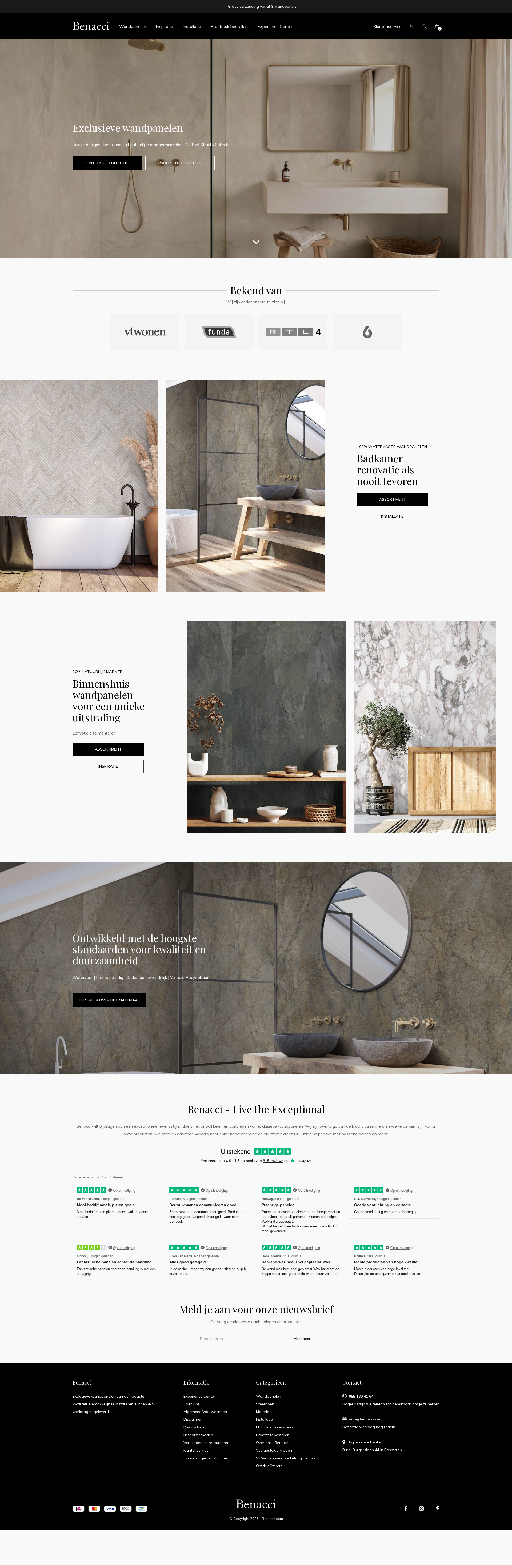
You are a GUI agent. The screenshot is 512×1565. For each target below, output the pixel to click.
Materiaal (264, 1411)
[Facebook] (406, 1508)
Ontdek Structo (269, 1465)
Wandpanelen (132, 26)
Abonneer (302, 1338)
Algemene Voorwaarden (205, 1411)
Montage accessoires (274, 1427)
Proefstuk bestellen (229, 26)
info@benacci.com (365, 1419)
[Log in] (412, 26)
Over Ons (191, 1404)
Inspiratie (164, 26)
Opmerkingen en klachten (205, 1458)
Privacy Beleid (195, 1427)
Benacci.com (272, 1518)
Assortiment (392, 499)
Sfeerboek (265, 1404)
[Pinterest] (437, 1508)
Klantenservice (387, 26)
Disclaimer (192, 1419)
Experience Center (275, 26)
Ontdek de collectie (107, 162)
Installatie (192, 26)
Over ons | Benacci (272, 1442)
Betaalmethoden (198, 1434)
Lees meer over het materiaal (109, 1000)
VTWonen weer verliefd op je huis (285, 1458)
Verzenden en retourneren (206, 1442)
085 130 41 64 (361, 1396)
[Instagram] (421, 1508)
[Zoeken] (424, 26)
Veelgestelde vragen (274, 1450)
